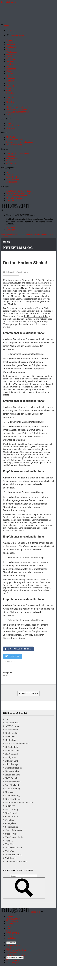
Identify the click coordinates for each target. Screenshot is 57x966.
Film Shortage (11, 764)
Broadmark (10, 736)
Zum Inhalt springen (9, 2)
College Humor (33, 522)
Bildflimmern (11, 729)
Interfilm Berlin (12, 785)
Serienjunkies (11, 827)
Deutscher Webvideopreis (17, 743)
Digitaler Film (11, 747)
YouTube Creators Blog (16, 861)
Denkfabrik (10, 740)
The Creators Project (15, 837)
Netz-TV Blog (11, 809)
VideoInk (9, 851)
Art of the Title (12, 722)
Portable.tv (10, 820)
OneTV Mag (11, 813)
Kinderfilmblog (12, 788)
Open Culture (11, 816)
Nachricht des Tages (40, 587)
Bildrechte (11, 943)
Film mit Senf (11, 761)
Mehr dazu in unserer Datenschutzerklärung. (23, 370)
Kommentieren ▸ (28, 693)
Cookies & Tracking (15, 958)
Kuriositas (10, 792)
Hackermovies (12, 771)
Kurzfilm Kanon (13, 799)
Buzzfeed (43, 520)
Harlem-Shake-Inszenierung (34, 585)
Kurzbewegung (12, 795)
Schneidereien (25, 528)
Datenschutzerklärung (32, 353)
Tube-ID (9, 840)
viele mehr (19, 530)
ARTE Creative (12, 726)
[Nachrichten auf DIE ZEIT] (16, 208)
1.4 (6, 719)
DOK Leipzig (11, 754)
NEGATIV (10, 806)
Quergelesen (11, 823)
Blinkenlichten (12, 733)
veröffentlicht (30, 299)
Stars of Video (12, 834)
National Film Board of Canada (19, 802)
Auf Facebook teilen (19, 649)
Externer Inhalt (15, 353)
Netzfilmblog (18, 248)
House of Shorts (12, 774)
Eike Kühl (10, 661)
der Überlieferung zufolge (36, 316)
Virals (5, 675)
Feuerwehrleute (10, 528)
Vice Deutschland (13, 847)
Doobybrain (11, 757)
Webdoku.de (11, 858)
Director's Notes (12, 750)
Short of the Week (13, 830)
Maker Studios (15, 522)
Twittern (14, 656)
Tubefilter (10, 844)
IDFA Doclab (11, 778)
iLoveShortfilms (13, 781)
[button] (5, 26)
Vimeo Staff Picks (13, 854)
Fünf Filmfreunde (13, 768)
